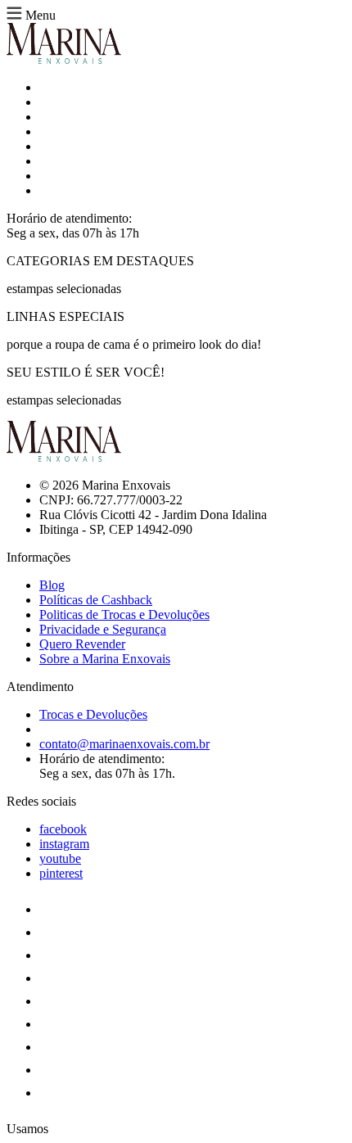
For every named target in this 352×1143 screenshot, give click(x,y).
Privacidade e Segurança (102, 629)
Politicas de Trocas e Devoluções (124, 614)
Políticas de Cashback (95, 600)
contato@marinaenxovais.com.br (124, 744)
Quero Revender (82, 644)
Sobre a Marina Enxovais (104, 659)
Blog (52, 585)
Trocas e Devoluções (93, 714)
